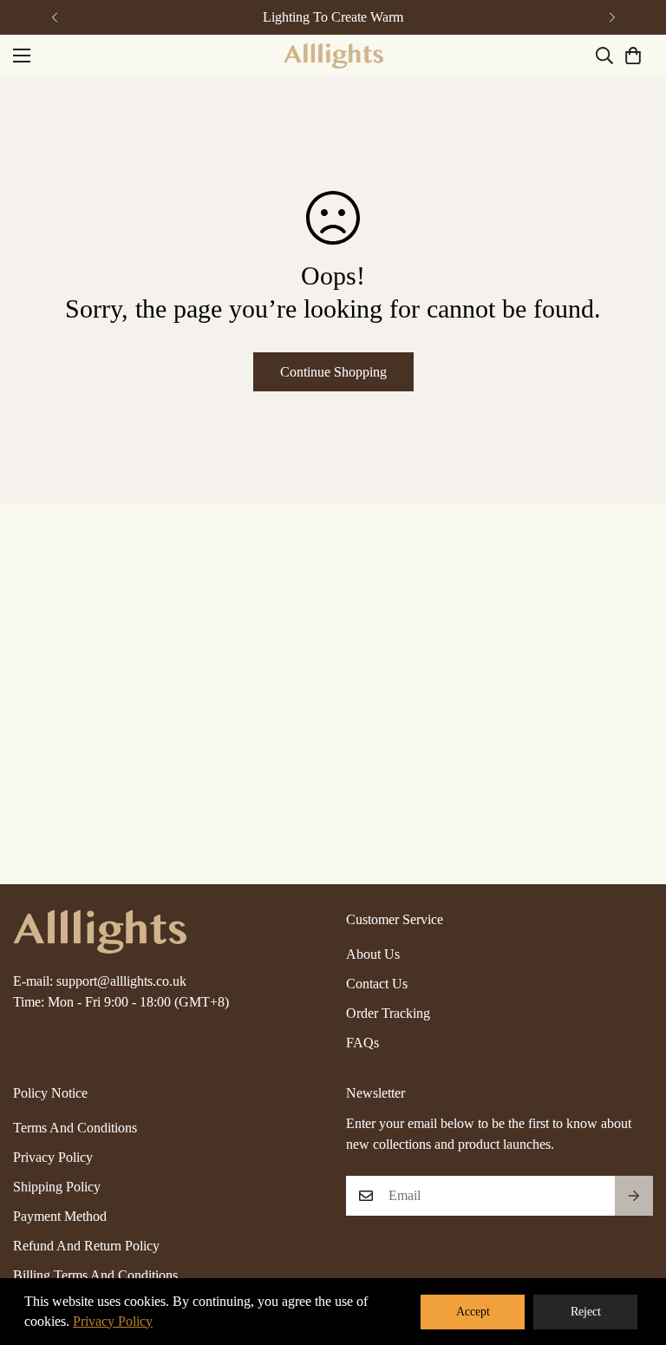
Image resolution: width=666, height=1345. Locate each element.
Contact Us (377, 983)
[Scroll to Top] (632, 1250)
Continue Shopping (333, 371)
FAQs (362, 1042)
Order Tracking (388, 1013)
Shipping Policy (57, 1186)
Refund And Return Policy (86, 1245)
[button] (633, 55)
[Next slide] (611, 17)
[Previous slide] (54, 17)
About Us (373, 954)
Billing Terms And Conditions (95, 1275)
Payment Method (60, 1216)
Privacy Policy (53, 1157)
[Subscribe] (634, 1196)
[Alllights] (333, 56)
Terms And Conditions (75, 1127)
